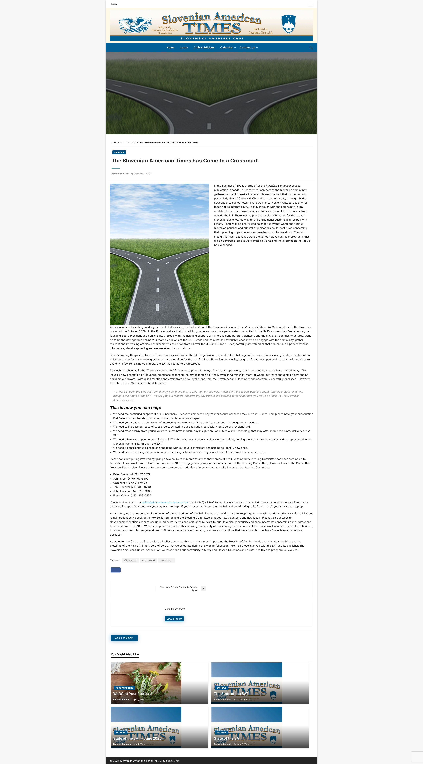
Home (171, 47)
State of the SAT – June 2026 (137, 738)
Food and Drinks (124, 688)
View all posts (174, 618)
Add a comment (124, 637)
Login (114, 4)
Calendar (226, 47)
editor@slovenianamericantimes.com (165, 502)
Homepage (117, 142)
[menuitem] (171, 47)
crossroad (148, 560)
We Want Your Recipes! (132, 694)
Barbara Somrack (121, 173)
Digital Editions (204, 47)
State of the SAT (227, 738)
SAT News (130, 142)
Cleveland (130, 560)
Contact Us (247, 47)
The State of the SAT (231, 694)
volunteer (166, 560)
